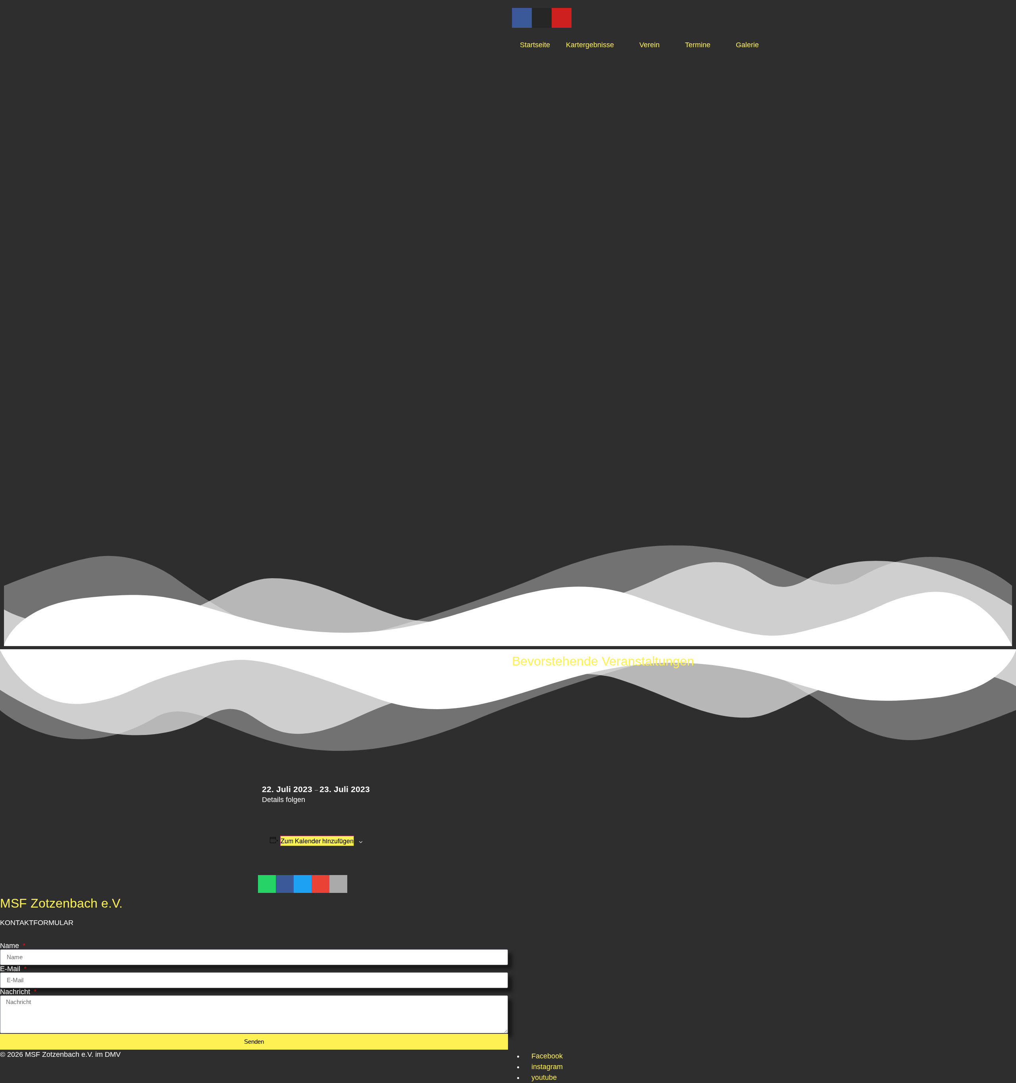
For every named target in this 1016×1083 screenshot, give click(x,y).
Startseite (535, 45)
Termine (697, 45)
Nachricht (16, 991)
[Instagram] (542, 18)
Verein (649, 45)
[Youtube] (562, 18)
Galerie (747, 45)
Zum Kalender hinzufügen (317, 840)
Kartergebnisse (590, 45)
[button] (267, 884)
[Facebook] (522, 18)
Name (10, 945)
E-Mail (11, 968)
